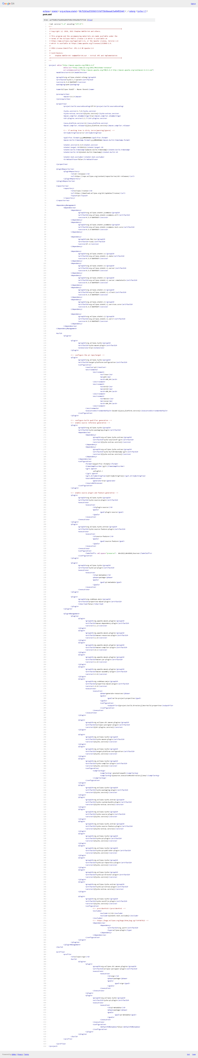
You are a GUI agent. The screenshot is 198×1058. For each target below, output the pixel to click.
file (90, 20)
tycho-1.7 (141, 11)
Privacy (20, 1054)
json (194, 1054)
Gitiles (14, 1054)
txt (188, 1054)
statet (55, 11)
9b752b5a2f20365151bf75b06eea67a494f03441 (102, 11)
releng (132, 11)
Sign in (193, 4)
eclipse (46, 11)
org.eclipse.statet (68, 11)
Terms (26, 1054)
